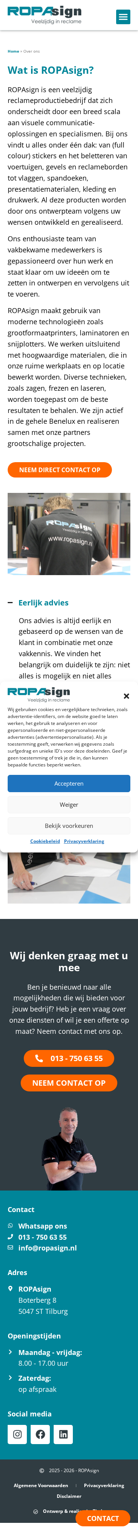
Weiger (69, 804)
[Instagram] (17, 1434)
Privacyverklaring (84, 841)
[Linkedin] (63, 1434)
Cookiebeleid (45, 841)
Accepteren (69, 783)
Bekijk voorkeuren (69, 825)
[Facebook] (40, 1434)
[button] (126, 696)
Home (13, 51)
